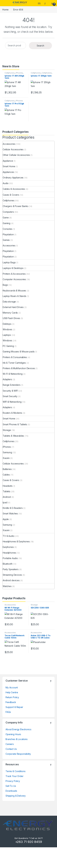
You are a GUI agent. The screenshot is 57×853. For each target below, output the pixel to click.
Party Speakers (11, 569)
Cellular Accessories (13, 149)
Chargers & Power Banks (15, 206)
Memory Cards (10, 312)
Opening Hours (13, 734)
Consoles (7, 229)
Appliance (8, 160)
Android (7, 497)
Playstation (8, 234)
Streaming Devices (12, 574)
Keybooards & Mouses (14, 290)
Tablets (6, 491)
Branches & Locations (17, 739)
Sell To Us (11, 786)
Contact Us (11, 749)
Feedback (11, 702)
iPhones (19, 73)
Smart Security (10, 396)
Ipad (5, 502)
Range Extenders (11, 385)
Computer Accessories (14, 279)
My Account (12, 687)
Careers (10, 744)
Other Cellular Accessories (16, 155)
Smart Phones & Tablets (15, 424)
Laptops (7, 335)
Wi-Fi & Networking (12, 373)
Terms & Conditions (15, 771)
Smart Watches (10, 513)
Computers (8, 211)
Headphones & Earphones (16, 541)
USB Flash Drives (11, 318)
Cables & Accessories (14, 189)
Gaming (6, 223)
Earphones (8, 547)
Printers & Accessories (14, 273)
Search (39, 3)
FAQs (8, 712)
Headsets (8, 485)
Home (5, 9)
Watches (7, 586)
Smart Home (9, 166)
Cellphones (10, 73)
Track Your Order (14, 776)
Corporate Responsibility (18, 753)
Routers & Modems (12, 412)
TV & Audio (8, 536)
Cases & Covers (11, 194)
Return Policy (12, 697)
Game (6, 217)
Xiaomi (6, 458)
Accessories (9, 144)
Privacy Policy (13, 781)
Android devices (11, 580)
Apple (6, 519)
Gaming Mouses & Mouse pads (18, 351)
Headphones (9, 552)
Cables (6, 474)
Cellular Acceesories (13, 463)
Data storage (9, 301)
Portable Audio (10, 558)
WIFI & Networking (12, 401)
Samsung (7, 452)
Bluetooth (8, 563)
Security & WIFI (10, 390)
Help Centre (12, 692)
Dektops (7, 324)
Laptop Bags (9, 262)
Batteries (7, 469)
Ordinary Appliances (13, 177)
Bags (5, 284)
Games (6, 240)
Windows (7, 329)
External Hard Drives (13, 307)
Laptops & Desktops (13, 268)
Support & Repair (14, 707)
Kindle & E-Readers (12, 508)
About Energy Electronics (18, 729)
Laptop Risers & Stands (14, 296)
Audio (6, 183)
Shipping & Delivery (16, 795)
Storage (7, 430)
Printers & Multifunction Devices (19, 368)
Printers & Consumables (15, 357)
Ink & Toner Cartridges (14, 362)
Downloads (11, 790)
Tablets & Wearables (13, 435)
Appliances (8, 172)
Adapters (7, 379)
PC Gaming (8, 346)
